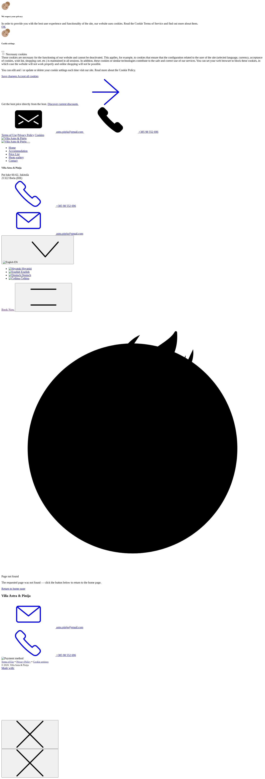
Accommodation (18, 151)
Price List (14, 154)
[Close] (2, 51)
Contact (13, 160)
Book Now (8, 309)
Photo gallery (16, 157)
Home (12, 147)
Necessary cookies (16, 54)
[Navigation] (43, 297)
